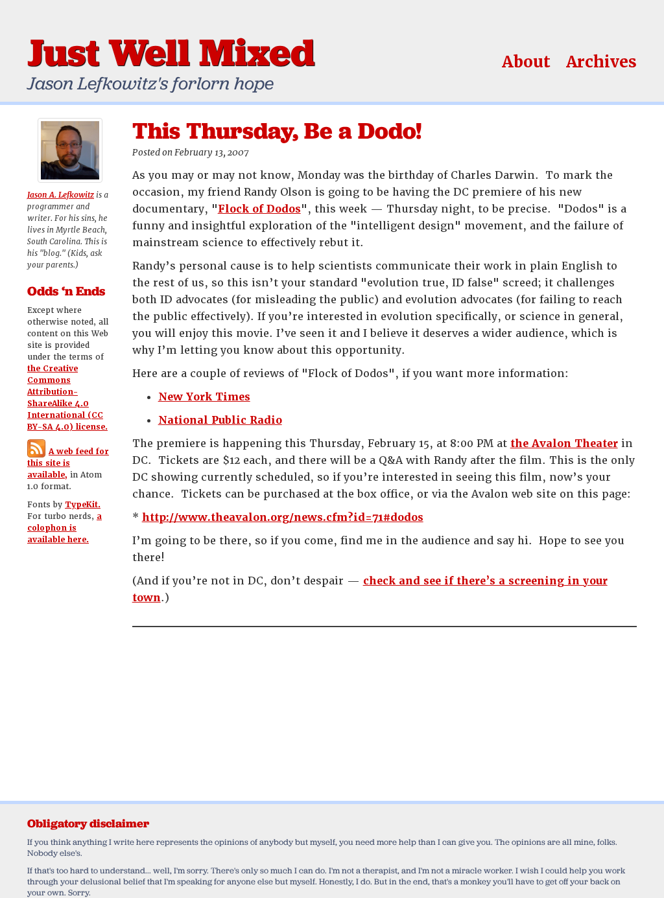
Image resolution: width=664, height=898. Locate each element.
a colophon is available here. (64, 528)
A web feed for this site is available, (68, 463)
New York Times (204, 397)
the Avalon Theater (564, 443)
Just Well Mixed (170, 51)
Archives (601, 62)
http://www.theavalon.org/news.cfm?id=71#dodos (282, 517)
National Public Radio (220, 420)
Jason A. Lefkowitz (60, 195)
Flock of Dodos (259, 209)
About (526, 62)
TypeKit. (83, 505)
